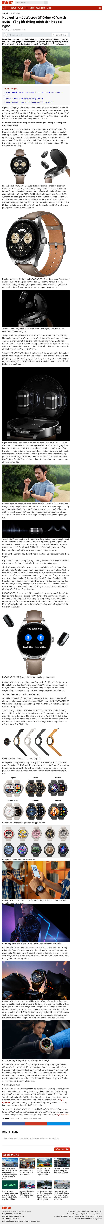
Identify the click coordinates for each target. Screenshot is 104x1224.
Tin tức (13, 8)
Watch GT (19, 1119)
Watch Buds (28, 1119)
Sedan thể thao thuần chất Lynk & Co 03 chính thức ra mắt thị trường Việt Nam (27, 1194)
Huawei (12, 1119)
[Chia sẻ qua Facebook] (13, 1123)
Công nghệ (30, 8)
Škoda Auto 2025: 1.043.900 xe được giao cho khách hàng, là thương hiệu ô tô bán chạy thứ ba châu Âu (10, 1195)
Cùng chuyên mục (11, 1155)
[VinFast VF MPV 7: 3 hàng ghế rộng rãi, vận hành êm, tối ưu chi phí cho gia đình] (44, 1162)
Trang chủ (5, 13)
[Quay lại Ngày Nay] (3, 8)
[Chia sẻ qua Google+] (36, 1123)
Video (49, 8)
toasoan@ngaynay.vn (96, 1219)
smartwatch (37, 1119)
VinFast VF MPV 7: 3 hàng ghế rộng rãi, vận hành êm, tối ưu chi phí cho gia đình (43, 1172)
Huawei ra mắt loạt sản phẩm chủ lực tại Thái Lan (24, 99)
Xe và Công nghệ (15, 13)
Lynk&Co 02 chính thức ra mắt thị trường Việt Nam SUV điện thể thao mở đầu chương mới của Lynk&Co (44, 1195)
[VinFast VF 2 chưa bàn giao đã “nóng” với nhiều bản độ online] (62, 1162)
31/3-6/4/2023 (62, 1114)
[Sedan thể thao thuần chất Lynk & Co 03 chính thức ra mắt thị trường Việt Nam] (27, 1184)
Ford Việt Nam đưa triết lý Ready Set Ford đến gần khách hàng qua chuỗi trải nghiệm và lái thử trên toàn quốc (9, 1174)
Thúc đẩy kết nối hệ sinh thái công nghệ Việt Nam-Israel (26, 1172)
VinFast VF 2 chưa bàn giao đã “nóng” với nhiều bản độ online (61, 1171)
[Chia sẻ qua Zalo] (58, 1123)
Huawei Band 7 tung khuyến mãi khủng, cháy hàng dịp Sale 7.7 (29, 102)
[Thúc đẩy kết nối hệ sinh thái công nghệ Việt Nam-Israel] (27, 1163)
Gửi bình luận (62, 1149)
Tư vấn (20, 8)
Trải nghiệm (40, 8)
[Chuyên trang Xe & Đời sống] (7, 8)
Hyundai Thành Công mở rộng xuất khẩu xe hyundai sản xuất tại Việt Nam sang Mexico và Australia (61, 1195)
